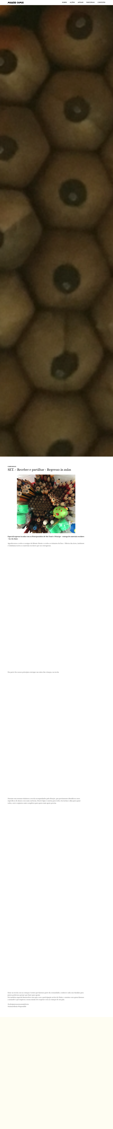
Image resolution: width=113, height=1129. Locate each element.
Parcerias (90, 2)
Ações (72, 2)
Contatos (101, 2)
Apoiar (80, 2)
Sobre (64, 2)
